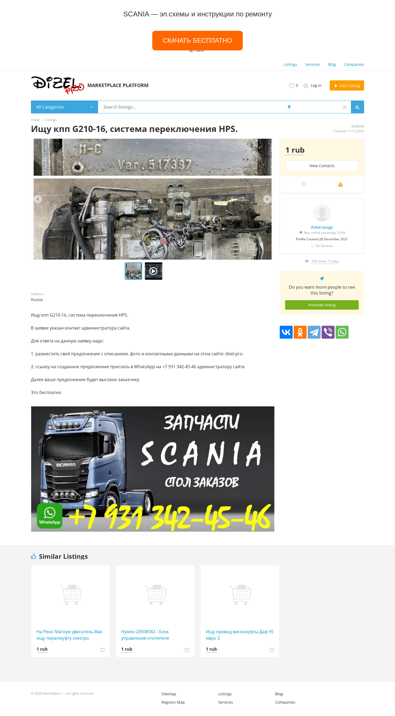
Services (312, 64)
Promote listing (322, 304)
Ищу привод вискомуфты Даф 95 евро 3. (240, 635)
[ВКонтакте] (286, 332)
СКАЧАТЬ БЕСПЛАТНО (197, 40)
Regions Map (173, 702)
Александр (322, 227)
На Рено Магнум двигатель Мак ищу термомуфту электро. (69, 635)
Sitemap (168, 693)
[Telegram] (314, 332)
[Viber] (328, 332)
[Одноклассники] (300, 332)
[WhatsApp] (342, 332)
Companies (354, 64)
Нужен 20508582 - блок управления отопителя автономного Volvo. (145, 635)
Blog (332, 64)
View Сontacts (322, 165)
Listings (290, 64)
